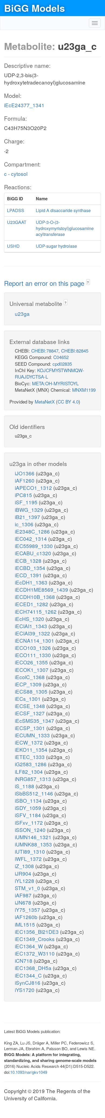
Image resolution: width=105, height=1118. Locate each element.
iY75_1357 (28, 909)
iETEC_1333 (30, 756)
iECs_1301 (28, 698)
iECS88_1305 (32, 691)
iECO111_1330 (33, 654)
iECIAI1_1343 (31, 626)
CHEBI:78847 (44, 350)
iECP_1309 (29, 684)
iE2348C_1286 (33, 531)
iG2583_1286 (31, 764)
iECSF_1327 (30, 713)
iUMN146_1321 (34, 837)
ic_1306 (25, 524)
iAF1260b (27, 916)
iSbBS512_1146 (34, 793)
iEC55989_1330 (34, 545)
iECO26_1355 (32, 662)
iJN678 (24, 902)
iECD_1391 (29, 575)
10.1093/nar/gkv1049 (28, 1072)
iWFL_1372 (29, 858)
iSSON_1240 (31, 829)
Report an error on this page (45, 283)
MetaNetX (45, 401)
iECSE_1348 (30, 705)
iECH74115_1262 (36, 611)
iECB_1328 (29, 560)
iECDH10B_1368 (35, 596)
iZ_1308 (25, 865)
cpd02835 (62, 363)
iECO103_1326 (33, 647)
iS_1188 (25, 786)
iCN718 (24, 960)
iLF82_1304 (29, 771)
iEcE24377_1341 (24, 105)
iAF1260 (25, 480)
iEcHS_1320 (30, 618)
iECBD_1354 (31, 567)
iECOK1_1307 (32, 669)
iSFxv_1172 (29, 822)
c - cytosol (15, 173)
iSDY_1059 (29, 807)
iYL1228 (25, 880)
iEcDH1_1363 (32, 582)
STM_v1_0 (28, 887)
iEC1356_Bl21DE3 (37, 931)
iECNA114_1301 (35, 640)
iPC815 (24, 494)
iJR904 (24, 873)
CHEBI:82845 (74, 350)
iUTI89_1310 (30, 851)
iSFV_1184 (28, 815)
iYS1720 (25, 989)
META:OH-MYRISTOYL (55, 383)
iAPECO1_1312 (34, 487)
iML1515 (25, 924)
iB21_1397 (28, 516)
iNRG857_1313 (33, 778)
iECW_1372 (29, 742)
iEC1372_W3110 (35, 953)
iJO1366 (25, 473)
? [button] (88, 282)
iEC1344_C (29, 975)
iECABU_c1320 (33, 553)
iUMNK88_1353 (34, 844)
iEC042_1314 (31, 538)
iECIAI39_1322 (33, 633)
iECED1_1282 (32, 604)
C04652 (61, 357)
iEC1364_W (29, 946)
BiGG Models (34, 8)
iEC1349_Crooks (35, 938)
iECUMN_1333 (33, 735)
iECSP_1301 (30, 727)
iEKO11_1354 (32, 749)
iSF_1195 (27, 502)
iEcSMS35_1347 (35, 720)
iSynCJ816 (28, 982)
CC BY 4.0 (68, 401)
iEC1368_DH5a (34, 967)
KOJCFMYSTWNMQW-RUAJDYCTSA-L (49, 373)
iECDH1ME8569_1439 (42, 589)
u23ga (22, 313)
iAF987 (24, 895)
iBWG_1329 (29, 509)
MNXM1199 (84, 389)
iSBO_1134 (29, 800)
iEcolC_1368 (30, 676)
